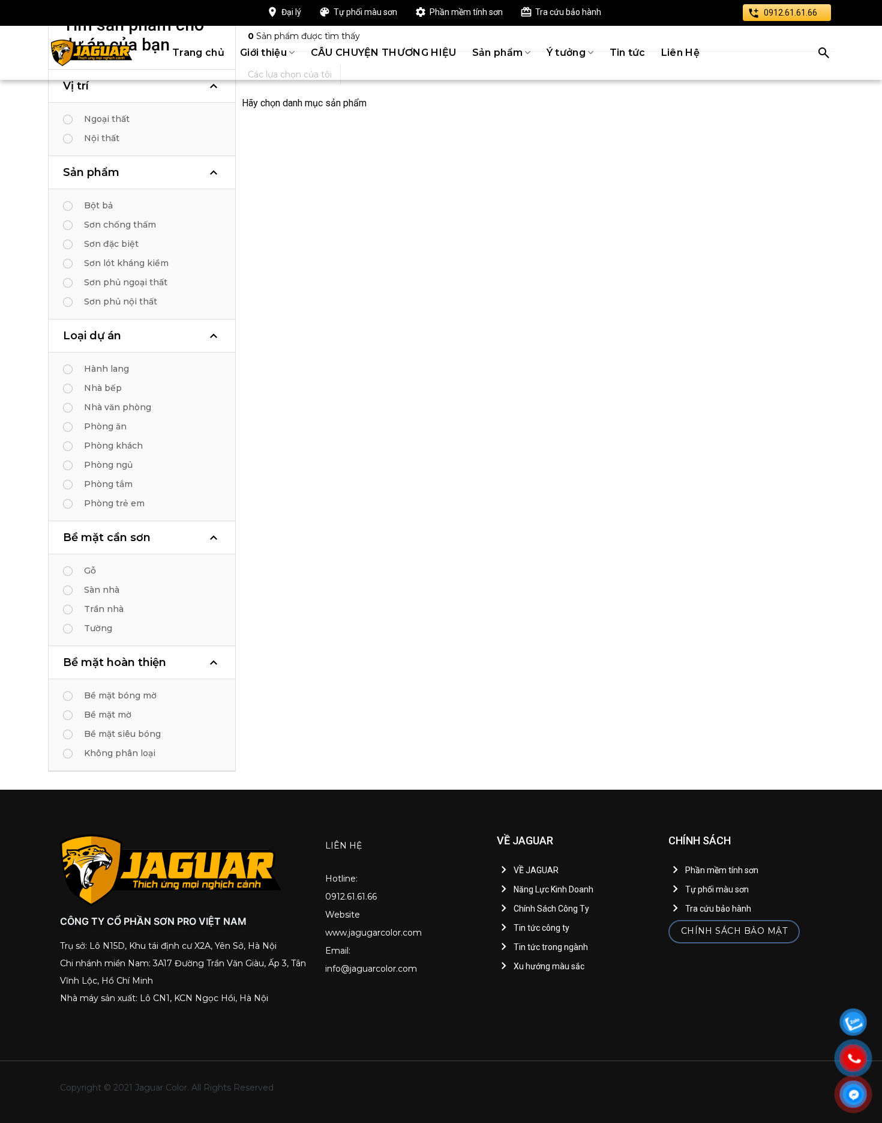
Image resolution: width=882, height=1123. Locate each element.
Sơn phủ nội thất (120, 301)
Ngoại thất (107, 119)
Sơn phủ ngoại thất (125, 282)
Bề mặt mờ (107, 714)
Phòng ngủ (108, 464)
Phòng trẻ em (114, 503)
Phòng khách (113, 445)
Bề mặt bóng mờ (120, 695)
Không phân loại (119, 753)
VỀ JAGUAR (536, 870)
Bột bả (98, 205)
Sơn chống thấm (120, 224)
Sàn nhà (101, 589)
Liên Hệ (680, 52)
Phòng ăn (105, 426)
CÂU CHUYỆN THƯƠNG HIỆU (384, 52)
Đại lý (291, 12)
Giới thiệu (263, 52)
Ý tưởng (566, 52)
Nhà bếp (103, 388)
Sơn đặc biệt (111, 243)
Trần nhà (104, 609)
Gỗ (90, 570)
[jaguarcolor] (92, 53)
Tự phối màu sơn (365, 12)
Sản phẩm (497, 52)
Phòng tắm (108, 484)
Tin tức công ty (541, 928)
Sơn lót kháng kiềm (126, 263)
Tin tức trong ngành (551, 947)
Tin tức (628, 52)
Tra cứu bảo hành (568, 12)
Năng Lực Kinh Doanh (553, 889)
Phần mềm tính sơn (466, 12)
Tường (98, 628)
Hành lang (106, 368)
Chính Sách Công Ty (551, 908)
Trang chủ (198, 52)
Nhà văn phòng (117, 407)
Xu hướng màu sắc (549, 966)
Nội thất (101, 138)
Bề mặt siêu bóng (122, 733)
